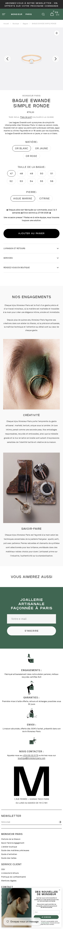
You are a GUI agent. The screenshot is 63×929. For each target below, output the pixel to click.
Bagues (25, 24)
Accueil (6, 24)
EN (57, 15)
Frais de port (26, 117)
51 (53, 174)
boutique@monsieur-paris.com (31, 758)
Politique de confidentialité (13, 877)
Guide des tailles (8, 858)
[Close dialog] (59, 890)
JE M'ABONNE (46, 917)
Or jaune (43, 149)
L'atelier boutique (9, 847)
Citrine (46, 199)
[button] (4, 14)
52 (13, 182)
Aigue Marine (23, 199)
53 (23, 182)
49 (33, 174)
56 (53, 182)
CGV (3, 869)
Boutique (16, 24)
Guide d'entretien (9, 854)
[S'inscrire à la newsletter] (59, 822)
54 (33, 182)
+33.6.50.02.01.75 (30, 755)
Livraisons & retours (10, 873)
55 (43, 182)
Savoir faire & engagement (12, 843)
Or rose (33, 157)
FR (56, 12)
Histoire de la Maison (10, 839)
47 (13, 174)
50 (43, 174)
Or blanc (23, 149)
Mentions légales (8, 880)
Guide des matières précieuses (15, 850)
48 (23, 174)
